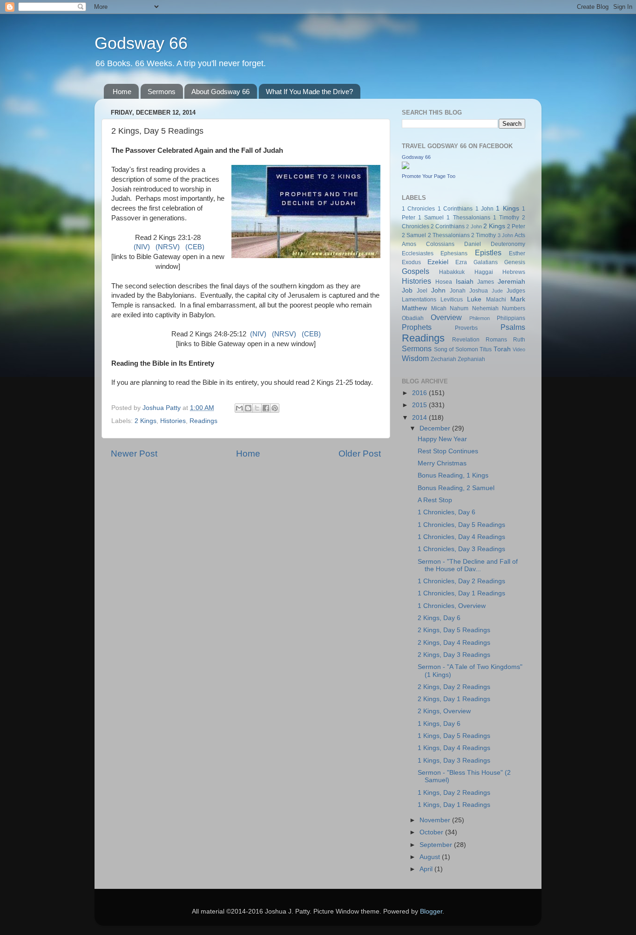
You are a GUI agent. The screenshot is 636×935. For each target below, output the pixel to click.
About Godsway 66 (220, 92)
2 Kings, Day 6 (439, 617)
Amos (409, 244)
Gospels (415, 271)
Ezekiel (437, 262)
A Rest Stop (435, 500)
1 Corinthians (455, 208)
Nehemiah (485, 308)
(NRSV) (168, 247)
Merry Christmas (442, 463)
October (432, 832)
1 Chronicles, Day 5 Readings (461, 524)
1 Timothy (506, 217)
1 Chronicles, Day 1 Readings (461, 593)
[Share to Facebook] (266, 408)
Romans (496, 339)
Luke (474, 299)
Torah (502, 349)
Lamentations (419, 299)
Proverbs (466, 328)
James (485, 282)
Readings (203, 420)
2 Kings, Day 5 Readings (454, 630)
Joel (422, 290)
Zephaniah (471, 359)
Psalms (513, 327)
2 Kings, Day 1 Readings (454, 699)
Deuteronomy (508, 244)
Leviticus (451, 299)
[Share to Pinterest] (274, 408)
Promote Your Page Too (428, 176)
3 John (505, 235)
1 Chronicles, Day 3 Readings (461, 549)
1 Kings (507, 208)
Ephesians (453, 253)
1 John (484, 208)
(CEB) (194, 247)
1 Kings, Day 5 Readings (454, 735)
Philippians (511, 318)
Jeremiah (511, 281)
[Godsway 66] (405, 167)
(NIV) (142, 247)
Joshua (478, 290)
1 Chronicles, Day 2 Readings (461, 581)
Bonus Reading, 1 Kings (453, 475)
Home (122, 92)
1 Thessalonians (468, 217)
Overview (446, 317)
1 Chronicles (418, 208)
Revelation (466, 339)
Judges (516, 290)
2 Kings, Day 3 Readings (454, 654)
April (426, 869)
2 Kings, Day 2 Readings (454, 686)
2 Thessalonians (449, 235)
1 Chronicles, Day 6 (446, 512)
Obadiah (413, 318)
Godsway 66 (141, 43)
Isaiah (465, 281)
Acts (519, 235)
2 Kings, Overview (444, 711)
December (435, 428)
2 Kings (145, 420)
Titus (486, 349)
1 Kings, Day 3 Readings (454, 760)
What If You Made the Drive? (309, 92)
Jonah (458, 290)
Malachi (496, 299)
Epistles (488, 252)
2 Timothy (483, 235)
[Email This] (239, 408)
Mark (517, 299)
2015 (420, 405)
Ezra (461, 262)
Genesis (514, 262)
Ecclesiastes (417, 253)
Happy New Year (442, 439)
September (436, 844)
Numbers (513, 308)
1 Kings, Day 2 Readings (454, 792)
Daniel (472, 244)
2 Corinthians (448, 226)
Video (519, 349)
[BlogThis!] (248, 408)
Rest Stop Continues (448, 451)
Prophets (417, 327)
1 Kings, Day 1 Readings (454, 804)
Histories (173, 420)
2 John (473, 226)
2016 (420, 392)
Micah (439, 308)
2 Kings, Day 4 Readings (454, 642)
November (435, 820)
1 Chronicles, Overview (452, 605)
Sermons (162, 92)
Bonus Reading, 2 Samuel (456, 488)
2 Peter (516, 226)
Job (407, 290)
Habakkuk (452, 272)
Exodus (411, 262)
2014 (420, 417)
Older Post (359, 453)
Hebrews (513, 272)
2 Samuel (414, 235)
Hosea (443, 282)
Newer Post (134, 453)
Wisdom (415, 358)
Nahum (459, 308)
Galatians (486, 262)
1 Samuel (431, 217)
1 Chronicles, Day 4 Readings (461, 536)
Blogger (431, 911)
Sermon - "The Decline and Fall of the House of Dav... (468, 565)
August (430, 856)
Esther (517, 253)
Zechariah (443, 359)
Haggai (483, 272)
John (438, 290)
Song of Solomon (456, 349)
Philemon (479, 318)
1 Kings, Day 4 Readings (454, 747)
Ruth (519, 339)
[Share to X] (257, 408)
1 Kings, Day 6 (439, 723)
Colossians (440, 244)
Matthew (414, 308)
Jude (497, 290)
